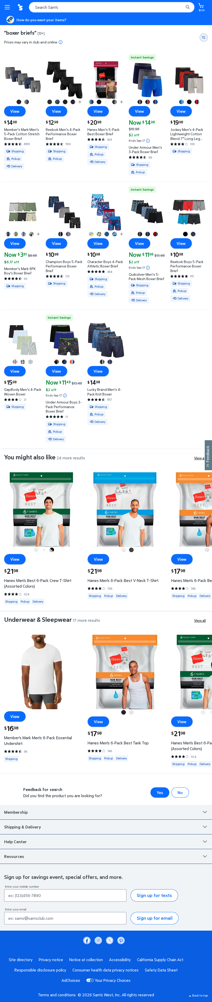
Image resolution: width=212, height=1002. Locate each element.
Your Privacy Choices (113, 980)
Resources (14, 856)
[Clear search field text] (181, 7)
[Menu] (8, 7)
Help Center (15, 841)
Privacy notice (51, 959)
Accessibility (120, 959)
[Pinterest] (121, 940)
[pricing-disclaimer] (60, 42)
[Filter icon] (204, 37)
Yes (160, 792)
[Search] (188, 7)
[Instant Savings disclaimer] (148, 141)
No (180, 792)
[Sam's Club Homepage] (21, 7)
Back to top (200, 995)
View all (200, 457)
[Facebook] (87, 940)
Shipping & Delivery (22, 827)
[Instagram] (98, 940)
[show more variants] (80, 102)
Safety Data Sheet (161, 970)
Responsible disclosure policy (40, 970)
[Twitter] (110, 940)
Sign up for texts (154, 895)
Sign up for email (154, 918)
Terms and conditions (57, 995)
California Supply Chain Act (160, 959)
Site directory (21, 959)
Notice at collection (86, 959)
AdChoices (71, 980)
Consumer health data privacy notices (105, 970)
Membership (16, 812)
